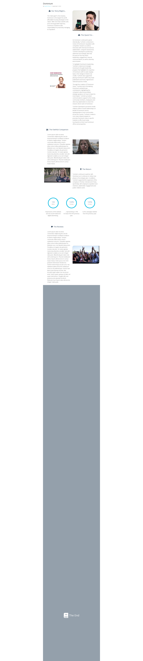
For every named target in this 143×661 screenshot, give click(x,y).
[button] (85, 146)
